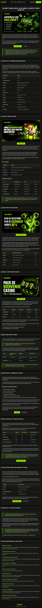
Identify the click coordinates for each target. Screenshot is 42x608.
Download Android (17, 501)
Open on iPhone (25, 501)
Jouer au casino (21, 143)
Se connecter (24, 412)
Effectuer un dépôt (21, 460)
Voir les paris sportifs (21, 234)
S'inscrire (25, 46)
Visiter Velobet (17, 46)
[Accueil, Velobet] (5, 2)
